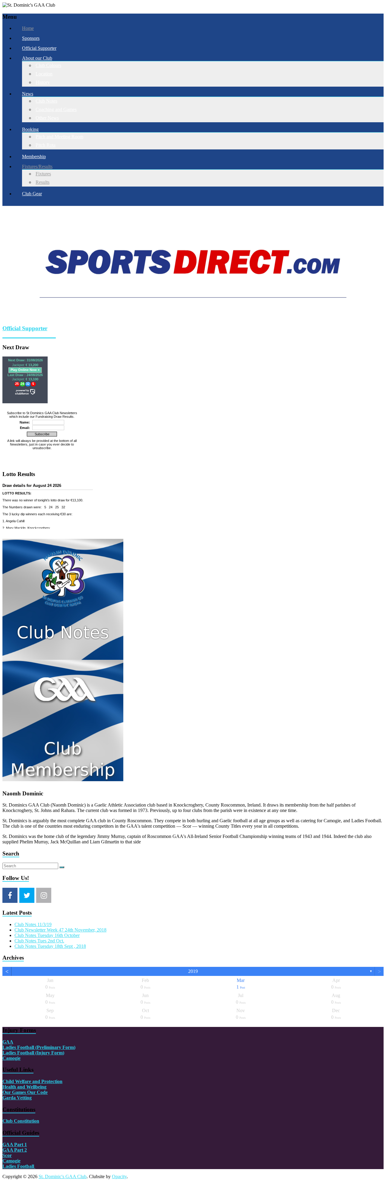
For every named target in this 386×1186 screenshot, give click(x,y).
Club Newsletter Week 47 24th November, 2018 (60, 836)
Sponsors (31, 38)
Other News (47, 117)
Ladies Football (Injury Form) (33, 959)
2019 (193, 878)
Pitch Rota (45, 145)
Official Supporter (39, 48)
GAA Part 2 (14, 1057)
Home (28, 28)
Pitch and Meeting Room (59, 136)
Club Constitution (20, 1028)
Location (44, 73)
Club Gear (32, 193)
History (43, 82)
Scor (7, 1062)
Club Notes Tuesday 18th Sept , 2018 (50, 852)
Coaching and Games (56, 109)
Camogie (11, 964)
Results (42, 182)
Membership (34, 156)
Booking (30, 129)
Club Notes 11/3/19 (33, 831)
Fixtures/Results (37, 166)
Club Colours (48, 65)
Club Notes (46, 101)
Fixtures (43, 173)
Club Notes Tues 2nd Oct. (39, 847)
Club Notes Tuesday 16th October (47, 842)
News (27, 93)
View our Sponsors (20, 242)
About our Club (37, 58)
